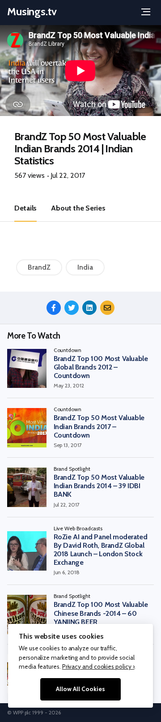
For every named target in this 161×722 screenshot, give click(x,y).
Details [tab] (25, 208)
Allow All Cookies (80, 688)
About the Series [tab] (78, 208)
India (85, 267)
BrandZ (39, 267)
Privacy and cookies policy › (98, 666)
